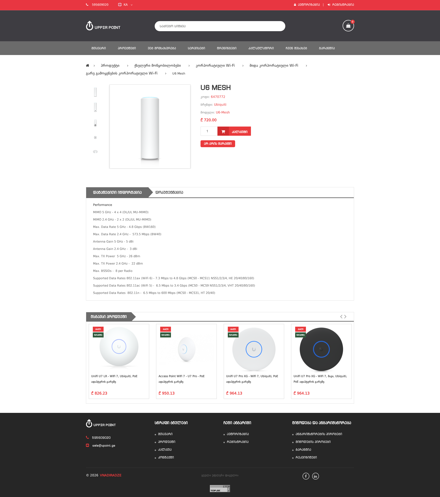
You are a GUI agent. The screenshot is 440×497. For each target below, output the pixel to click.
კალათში (239, 132)
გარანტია (327, 48)
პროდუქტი (110, 66)
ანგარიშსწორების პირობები (318, 434)
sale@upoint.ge (103, 445)
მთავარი (98, 48)
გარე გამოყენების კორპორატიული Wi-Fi (121, 73)
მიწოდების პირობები (313, 442)
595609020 (98, 4)
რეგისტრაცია (342, 5)
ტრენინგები (226, 48)
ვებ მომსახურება (162, 48)
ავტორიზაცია (308, 5)
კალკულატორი (261, 48)
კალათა (164, 450)
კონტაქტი (165, 457)
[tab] (95, 91)
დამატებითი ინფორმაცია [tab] (117, 192)
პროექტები (127, 48)
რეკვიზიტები (306, 457)
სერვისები (196, 48)
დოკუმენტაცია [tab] (169, 192)
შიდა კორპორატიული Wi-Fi (274, 66)
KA (127, 5)
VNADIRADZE (110, 475)
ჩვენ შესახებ (296, 48)
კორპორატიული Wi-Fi (215, 66)
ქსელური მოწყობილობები (157, 66)
